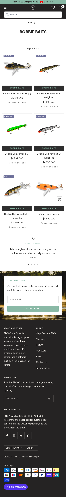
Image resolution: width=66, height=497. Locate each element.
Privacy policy (43, 368)
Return (39, 344)
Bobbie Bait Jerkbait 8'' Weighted (49, 95)
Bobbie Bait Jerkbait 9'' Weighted (49, 155)
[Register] (49, 398)
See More (48, 1)
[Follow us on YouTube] (20, 435)
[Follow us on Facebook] (7, 435)
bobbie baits (17, 88)
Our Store (41, 350)
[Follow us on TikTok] (27, 435)
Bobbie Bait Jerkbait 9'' (17, 153)
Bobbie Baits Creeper (49, 214)
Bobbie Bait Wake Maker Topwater (17, 216)
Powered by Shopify (30, 457)
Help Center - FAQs (46, 333)
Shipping (40, 339)
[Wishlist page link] (53, 8)
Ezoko (39, 356)
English (30, 448)
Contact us (41, 362)
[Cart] (60, 7)
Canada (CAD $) (13, 448)
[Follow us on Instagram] (14, 435)
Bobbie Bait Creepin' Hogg (17, 93)
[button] (33, 15)
